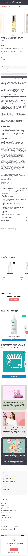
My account (3, 522)
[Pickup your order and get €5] (14, 393)
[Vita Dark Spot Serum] (10, 242)
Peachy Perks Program (6, 517)
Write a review (14, 299)
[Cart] (22, 7)
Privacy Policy (4, 505)
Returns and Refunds (5, 507)
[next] (25, 328)
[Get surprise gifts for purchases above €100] (14, 446)
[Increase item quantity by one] (7, 62)
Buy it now (14, 77)
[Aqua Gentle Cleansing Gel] (10, 270)
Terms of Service (4, 503)
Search (2, 502)
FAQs (2, 513)
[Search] (25, 10)
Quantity (3, 59)
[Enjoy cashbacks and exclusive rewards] (14, 419)
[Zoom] (22, 32)
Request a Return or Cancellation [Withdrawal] (11, 508)
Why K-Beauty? (4, 515)
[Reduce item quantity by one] (2, 62)
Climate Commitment (5, 512)
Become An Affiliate (5, 519)
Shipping (8, 71)
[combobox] (14, 10)
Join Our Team (4, 520)
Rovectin (12, 257)
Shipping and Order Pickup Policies (8, 510)
